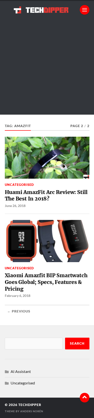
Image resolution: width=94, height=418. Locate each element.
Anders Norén (31, 411)
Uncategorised (19, 185)
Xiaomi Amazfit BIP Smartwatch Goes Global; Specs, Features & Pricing (46, 282)
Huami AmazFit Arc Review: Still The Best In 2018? (46, 195)
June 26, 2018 (15, 206)
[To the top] (84, 397)
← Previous (18, 311)
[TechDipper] (47, 9)
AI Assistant (21, 371)
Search (77, 343)
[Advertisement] (47, 68)
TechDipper (29, 405)
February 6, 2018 (17, 296)
